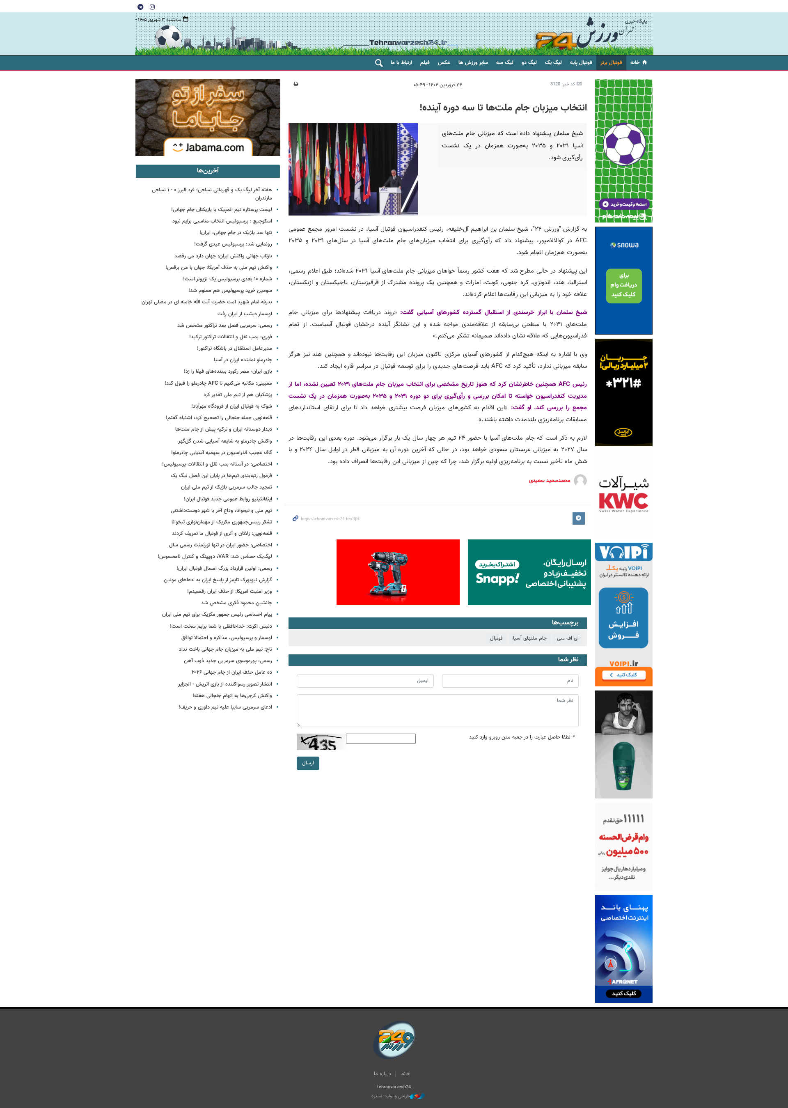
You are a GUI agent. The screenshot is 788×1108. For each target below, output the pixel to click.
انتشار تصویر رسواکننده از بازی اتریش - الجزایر (225, 684)
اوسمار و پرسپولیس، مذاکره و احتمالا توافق (226, 638)
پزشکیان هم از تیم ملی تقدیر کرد (238, 395)
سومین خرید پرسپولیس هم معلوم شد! (230, 291)
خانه (634, 63)
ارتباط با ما (401, 63)
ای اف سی (568, 638)
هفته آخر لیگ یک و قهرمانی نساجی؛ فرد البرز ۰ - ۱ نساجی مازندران (212, 194)
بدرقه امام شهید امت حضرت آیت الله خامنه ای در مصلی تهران (207, 302)
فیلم (425, 63)
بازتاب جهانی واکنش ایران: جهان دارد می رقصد (223, 256)
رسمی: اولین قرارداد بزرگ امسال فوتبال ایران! (224, 568)
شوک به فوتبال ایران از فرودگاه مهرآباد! (231, 406)
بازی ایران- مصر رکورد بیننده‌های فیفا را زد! (228, 371)
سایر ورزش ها (473, 63)
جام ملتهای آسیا (530, 638)
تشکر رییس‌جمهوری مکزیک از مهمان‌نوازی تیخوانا (222, 522)
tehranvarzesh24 (591, 34)
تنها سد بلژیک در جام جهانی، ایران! (235, 233)
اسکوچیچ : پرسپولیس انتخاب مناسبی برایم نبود (222, 221)
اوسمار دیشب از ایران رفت (245, 314)
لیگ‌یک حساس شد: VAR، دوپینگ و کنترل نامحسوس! (215, 557)
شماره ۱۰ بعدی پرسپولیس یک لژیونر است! (227, 279)
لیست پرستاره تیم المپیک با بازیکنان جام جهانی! (221, 210)
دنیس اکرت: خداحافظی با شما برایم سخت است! (221, 626)
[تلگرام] (140, 6)
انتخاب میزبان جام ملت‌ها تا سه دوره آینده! (503, 108)
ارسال (308, 763)
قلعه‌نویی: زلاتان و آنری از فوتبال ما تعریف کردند (222, 534)
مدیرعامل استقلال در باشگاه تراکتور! (234, 348)
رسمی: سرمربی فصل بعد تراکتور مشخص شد (224, 325)
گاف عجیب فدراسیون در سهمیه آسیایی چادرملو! (221, 453)
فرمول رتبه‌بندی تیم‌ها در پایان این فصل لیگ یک (221, 476)
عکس (444, 63)
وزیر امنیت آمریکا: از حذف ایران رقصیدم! (229, 591)
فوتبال (496, 638)
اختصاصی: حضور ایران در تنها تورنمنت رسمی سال (220, 545)
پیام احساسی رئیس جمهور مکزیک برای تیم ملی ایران (217, 614)
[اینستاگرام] (152, 6)
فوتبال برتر (611, 63)
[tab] (207, 171)
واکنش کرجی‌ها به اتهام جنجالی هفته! (232, 696)
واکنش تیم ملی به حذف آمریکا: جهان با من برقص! (218, 268)
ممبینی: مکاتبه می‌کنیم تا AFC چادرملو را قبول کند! (218, 383)
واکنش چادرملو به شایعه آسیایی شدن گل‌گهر (225, 441)
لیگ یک (553, 63)
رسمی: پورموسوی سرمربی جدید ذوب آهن (228, 661)
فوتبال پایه (581, 63)
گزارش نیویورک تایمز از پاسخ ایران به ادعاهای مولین (218, 580)
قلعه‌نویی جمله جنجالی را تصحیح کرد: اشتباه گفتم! (219, 418)
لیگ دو (529, 63)
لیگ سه (504, 63)
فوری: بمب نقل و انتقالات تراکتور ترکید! (230, 337)
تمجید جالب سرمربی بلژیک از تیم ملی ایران (226, 487)
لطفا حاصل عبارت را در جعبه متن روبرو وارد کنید (522, 737)
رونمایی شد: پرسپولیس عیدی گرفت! (233, 244)
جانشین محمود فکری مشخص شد (236, 603)
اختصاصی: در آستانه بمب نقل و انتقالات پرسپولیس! (217, 464)
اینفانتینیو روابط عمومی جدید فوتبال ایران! (228, 499)
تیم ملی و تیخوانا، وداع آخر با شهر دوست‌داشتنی (221, 511)
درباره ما (382, 1074)
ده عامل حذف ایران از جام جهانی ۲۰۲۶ (232, 672)
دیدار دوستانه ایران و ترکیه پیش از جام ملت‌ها (223, 429)
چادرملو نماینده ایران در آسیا (243, 360)
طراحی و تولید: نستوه (390, 1096)
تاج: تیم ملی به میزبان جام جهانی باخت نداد (225, 649)
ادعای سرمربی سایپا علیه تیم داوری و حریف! (225, 707)
